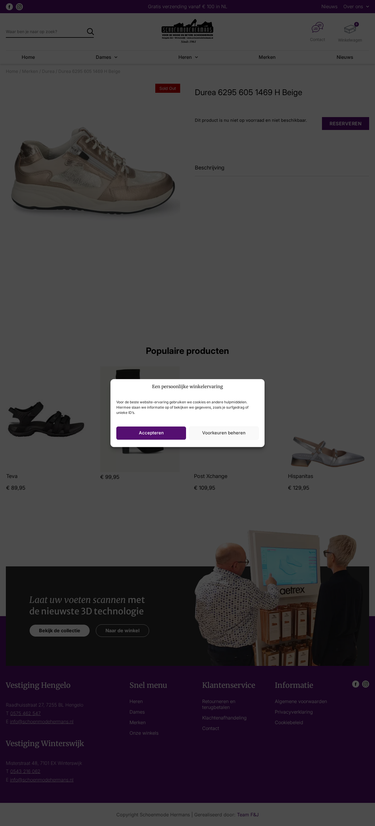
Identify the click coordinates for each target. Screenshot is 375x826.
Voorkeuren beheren (224, 433)
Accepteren (151, 433)
